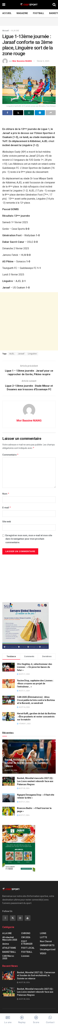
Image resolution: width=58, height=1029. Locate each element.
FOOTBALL (38, 13)
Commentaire (10, 454)
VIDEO (43, 953)
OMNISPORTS (47, 945)
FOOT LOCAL (27, 948)
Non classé (46, 941)
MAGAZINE (22, 13)
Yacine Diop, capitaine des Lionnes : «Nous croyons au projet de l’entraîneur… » (35, 683)
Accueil (6, 13)
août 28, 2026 (11, 770)
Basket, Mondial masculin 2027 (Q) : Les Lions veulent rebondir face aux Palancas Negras (35, 781)
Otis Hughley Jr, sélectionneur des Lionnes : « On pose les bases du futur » (34, 667)
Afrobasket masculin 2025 (9, 938)
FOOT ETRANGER (26, 942)
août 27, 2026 (23, 802)
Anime (5, 944)
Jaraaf (21, 354)
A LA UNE (15, 31)
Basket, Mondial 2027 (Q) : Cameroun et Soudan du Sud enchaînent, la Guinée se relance (26, 763)
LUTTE (43, 937)
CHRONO (25, 933)
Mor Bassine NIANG (22, 61)
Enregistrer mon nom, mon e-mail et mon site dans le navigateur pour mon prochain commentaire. (28, 539)
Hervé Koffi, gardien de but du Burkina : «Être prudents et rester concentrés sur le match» (36, 716)
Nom (5, 493)
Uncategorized (47, 949)
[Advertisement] (29, 21)
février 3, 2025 (43, 61)
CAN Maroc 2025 (8, 957)
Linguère (32, 354)
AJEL (11, 354)
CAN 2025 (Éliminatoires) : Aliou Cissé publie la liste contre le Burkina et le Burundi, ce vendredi (36, 700)
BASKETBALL (9, 952)
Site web (6, 521)
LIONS (43, 933)
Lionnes (25, 956)
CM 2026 (25, 937)
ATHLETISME (9, 948)
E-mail (6, 507)
